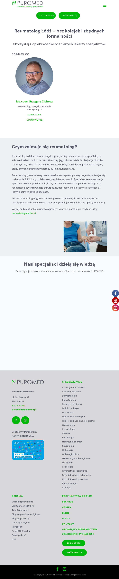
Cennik (66, 507)
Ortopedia (67, 462)
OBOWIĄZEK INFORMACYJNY (79, 529)
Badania (17, 496)
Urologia (66, 487)
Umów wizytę (74, 552)
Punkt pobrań (19, 535)
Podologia (67, 466)
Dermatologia (69, 395)
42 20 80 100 (47, 15)
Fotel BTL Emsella (21, 531)
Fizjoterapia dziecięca (73, 416)
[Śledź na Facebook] (16, 420)
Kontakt (68, 524)
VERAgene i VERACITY (23, 506)
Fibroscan (17, 526)
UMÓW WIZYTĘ (34, 119)
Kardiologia (68, 437)
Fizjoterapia (68, 412)
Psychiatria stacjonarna (74, 470)
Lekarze (67, 501)
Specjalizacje (72, 381)
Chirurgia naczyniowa (73, 387)
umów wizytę (69, 15)
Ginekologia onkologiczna (76, 458)
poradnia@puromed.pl (24, 409)
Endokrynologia (70, 408)
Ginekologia (68, 425)
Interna (66, 433)
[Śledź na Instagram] (25, 420)
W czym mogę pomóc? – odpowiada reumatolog (41, 342)
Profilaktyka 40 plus (77, 496)
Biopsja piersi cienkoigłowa (26, 514)
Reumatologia (69, 483)
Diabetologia (69, 400)
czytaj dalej (25, 359)
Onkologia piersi (70, 454)
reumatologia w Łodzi (24, 213)
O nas (66, 518)
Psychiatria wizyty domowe (76, 475)
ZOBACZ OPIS (34, 114)
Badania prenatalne (22, 501)
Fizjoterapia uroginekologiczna (78, 420)
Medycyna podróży (72, 441)
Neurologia (68, 446)
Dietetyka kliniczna (72, 404)
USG (14, 539)
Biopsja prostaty (20, 518)
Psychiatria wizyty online (75, 479)
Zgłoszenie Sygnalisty (78, 534)
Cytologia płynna (21, 522)
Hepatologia (68, 429)
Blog (65, 513)
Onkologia (67, 450)
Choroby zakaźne (71, 391)
